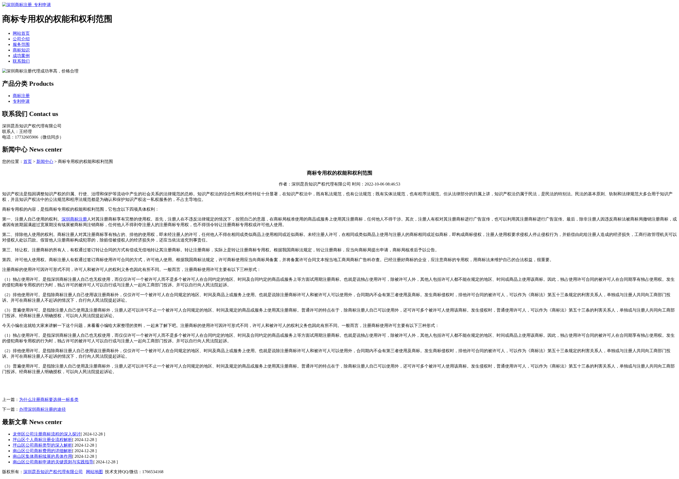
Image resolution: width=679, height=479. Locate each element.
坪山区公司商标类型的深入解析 (42, 445)
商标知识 (21, 50)
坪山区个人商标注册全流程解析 (42, 439)
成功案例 (21, 55)
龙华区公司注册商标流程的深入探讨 (47, 434)
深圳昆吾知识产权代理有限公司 (53, 471)
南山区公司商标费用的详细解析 (42, 450)
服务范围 (21, 44)
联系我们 (21, 61)
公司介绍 (21, 39)
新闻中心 (44, 161)
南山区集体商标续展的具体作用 (42, 456)
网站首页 (21, 33)
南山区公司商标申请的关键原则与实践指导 (53, 462)
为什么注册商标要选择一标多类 (49, 399)
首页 (27, 161)
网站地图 (94, 471)
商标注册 (21, 95)
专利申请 (21, 101)
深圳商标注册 (74, 219)
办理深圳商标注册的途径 (42, 409)
